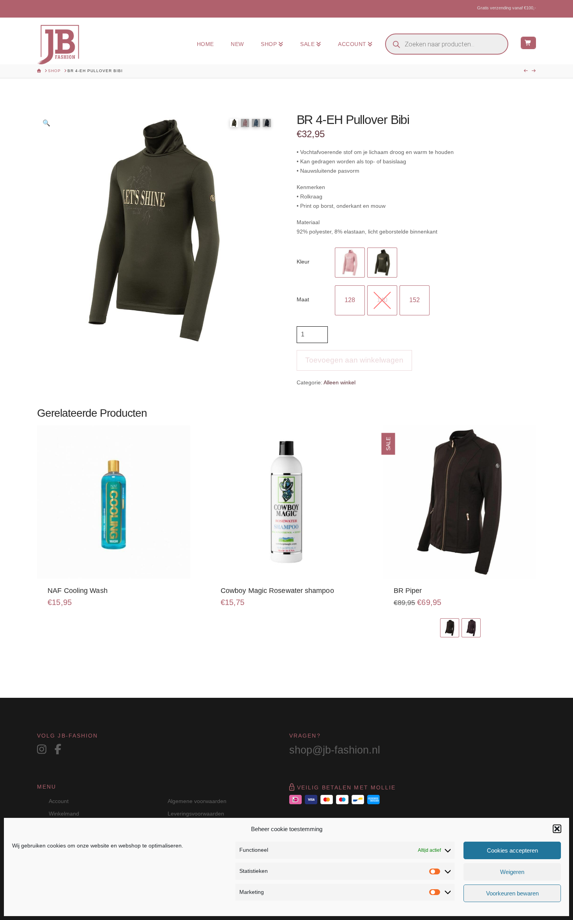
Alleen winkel (339, 382)
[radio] (349, 262)
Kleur (303, 261)
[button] (557, 829)
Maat (303, 299)
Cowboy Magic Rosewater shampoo (277, 590)
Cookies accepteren (512, 850)
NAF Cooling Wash (77, 590)
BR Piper (408, 590)
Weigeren (512, 872)
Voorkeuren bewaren (512, 893)
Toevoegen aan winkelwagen (354, 360)
